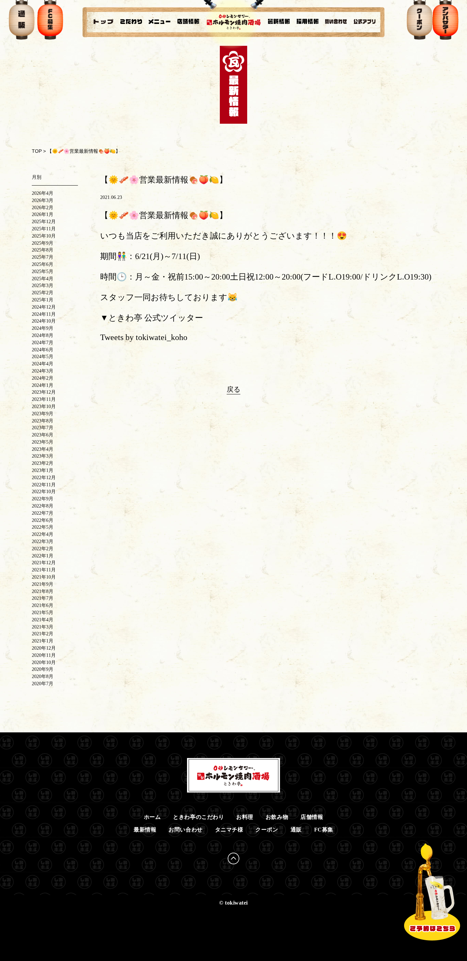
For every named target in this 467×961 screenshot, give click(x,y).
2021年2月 (42, 633)
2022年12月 (44, 477)
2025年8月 (42, 250)
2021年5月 (42, 612)
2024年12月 (44, 307)
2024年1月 (42, 385)
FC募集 (323, 830)
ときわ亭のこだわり (198, 817)
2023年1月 (42, 470)
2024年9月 (42, 328)
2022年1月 (42, 555)
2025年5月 (42, 271)
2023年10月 (44, 406)
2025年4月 (42, 278)
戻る (233, 389)
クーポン (266, 830)
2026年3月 (42, 200)
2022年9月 (42, 498)
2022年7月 (42, 513)
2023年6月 (42, 434)
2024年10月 (44, 321)
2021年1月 (42, 641)
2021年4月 (42, 619)
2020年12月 (44, 648)
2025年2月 (42, 292)
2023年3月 (42, 456)
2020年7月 (42, 683)
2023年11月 (44, 399)
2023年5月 (42, 442)
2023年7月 (42, 427)
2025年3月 (42, 285)
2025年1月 (42, 299)
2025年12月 (44, 221)
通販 (296, 830)
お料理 (244, 817)
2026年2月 (42, 207)
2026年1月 (42, 214)
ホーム (152, 817)
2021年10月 (44, 577)
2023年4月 (42, 449)
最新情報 (145, 830)
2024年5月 (42, 356)
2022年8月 (42, 506)
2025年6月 (42, 264)
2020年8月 (42, 676)
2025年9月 (42, 243)
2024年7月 (42, 342)
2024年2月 (42, 378)
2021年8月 (42, 591)
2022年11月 (44, 484)
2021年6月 (42, 605)
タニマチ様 (229, 830)
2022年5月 (42, 527)
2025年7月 (42, 257)
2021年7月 (42, 598)
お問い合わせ (185, 830)
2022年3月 (42, 541)
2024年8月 (42, 335)
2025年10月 (44, 236)
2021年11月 (44, 569)
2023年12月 (44, 392)
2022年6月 (42, 520)
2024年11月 (44, 314)
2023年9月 (42, 413)
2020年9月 (42, 669)
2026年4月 (42, 193)
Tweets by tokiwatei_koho (143, 337)
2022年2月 (42, 548)
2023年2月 (42, 463)
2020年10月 (44, 662)
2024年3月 (42, 371)
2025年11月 (44, 228)
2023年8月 (42, 420)
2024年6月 (42, 349)
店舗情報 (312, 817)
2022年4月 (42, 534)
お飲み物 (277, 817)
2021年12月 (44, 562)
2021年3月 (42, 627)
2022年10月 (44, 491)
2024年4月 (42, 363)
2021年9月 (42, 584)
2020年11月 (44, 655)
